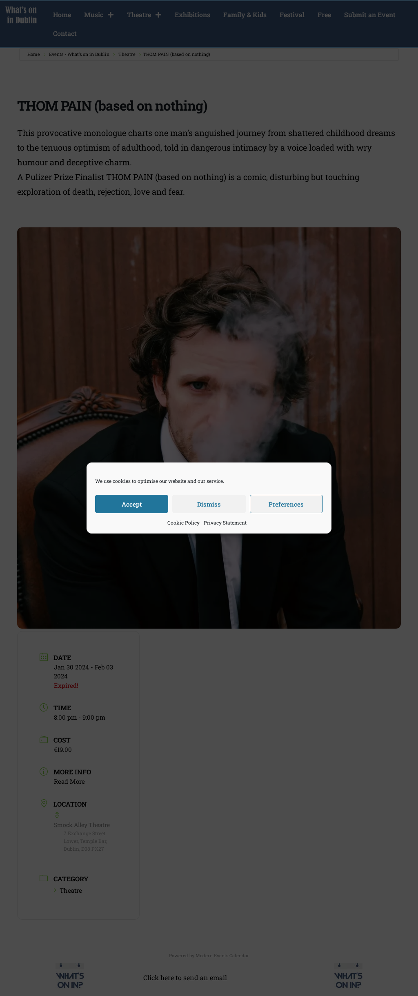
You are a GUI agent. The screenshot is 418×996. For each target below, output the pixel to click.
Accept (132, 504)
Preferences (286, 504)
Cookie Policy (183, 522)
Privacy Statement (225, 522)
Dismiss (209, 504)
